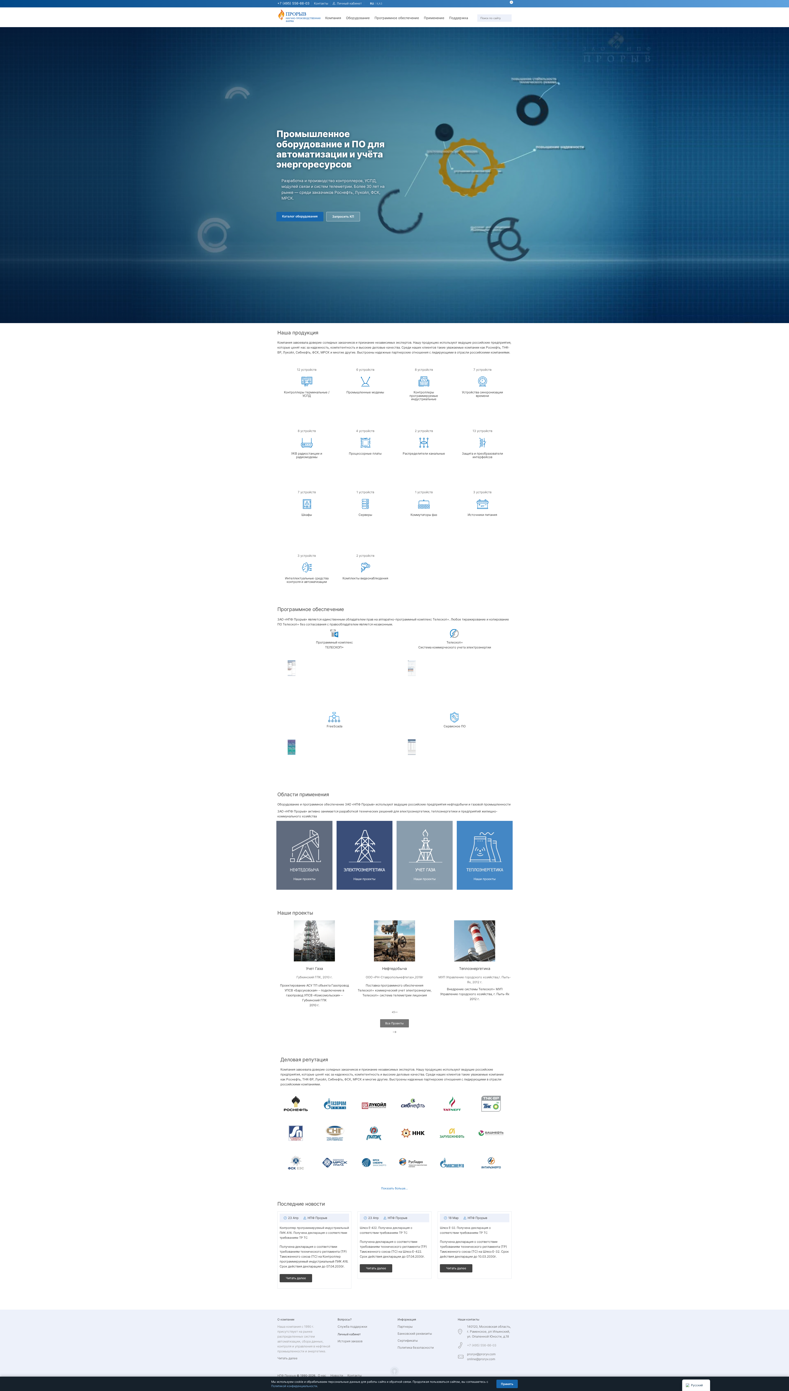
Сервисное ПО (455, 726)
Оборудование (358, 18)
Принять (507, 1384)
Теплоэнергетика (474, 968)
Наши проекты (304, 879)
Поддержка (458, 18)
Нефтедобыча (394, 968)
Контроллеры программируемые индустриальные (423, 395)
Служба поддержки (352, 1327)
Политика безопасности (416, 1347)
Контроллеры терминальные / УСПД (306, 394)
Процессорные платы (365, 453)
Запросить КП (343, 216)
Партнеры (405, 1327)
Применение (434, 18)
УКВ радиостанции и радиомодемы (306, 455)
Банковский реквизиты (415, 1334)
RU (372, 3)
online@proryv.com (481, 1359)
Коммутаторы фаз (424, 515)
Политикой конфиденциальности (294, 1386)
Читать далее (296, 1278)
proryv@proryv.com (481, 1354)
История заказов (350, 1341)
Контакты (321, 3)
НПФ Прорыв (317, 1218)
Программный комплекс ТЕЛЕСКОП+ (334, 644)
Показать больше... (394, 1188)
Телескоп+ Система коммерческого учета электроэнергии (454, 644)
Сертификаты (408, 1340)
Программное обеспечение (397, 18)
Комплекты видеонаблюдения (365, 578)
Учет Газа (314, 968)
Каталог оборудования (300, 216)
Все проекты (394, 1023)
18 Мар (453, 1218)
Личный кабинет (349, 3)
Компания (333, 18)
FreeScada (334, 726)
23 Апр (293, 1218)
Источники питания (482, 515)
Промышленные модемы (365, 392)
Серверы (365, 515)
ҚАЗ (379, 3)
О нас (322, 1375)
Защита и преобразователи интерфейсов (482, 455)
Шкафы (306, 515)
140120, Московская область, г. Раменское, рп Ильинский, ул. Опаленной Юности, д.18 (489, 1331)
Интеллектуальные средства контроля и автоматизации (307, 580)
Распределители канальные (424, 453)
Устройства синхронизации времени (482, 394)
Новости (336, 1375)
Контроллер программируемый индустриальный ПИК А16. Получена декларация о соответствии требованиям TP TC (314, 1232)
